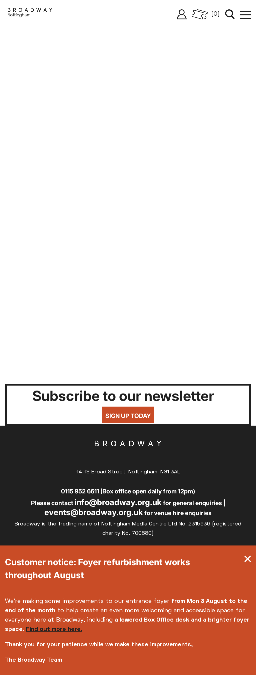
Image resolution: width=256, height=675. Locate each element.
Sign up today (128, 415)
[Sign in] (182, 14)
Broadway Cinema (128, 454)
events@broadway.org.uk (93, 512)
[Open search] (230, 14)
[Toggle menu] (245, 14)
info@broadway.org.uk (118, 502)
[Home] (30, 14)
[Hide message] (247, 560)
